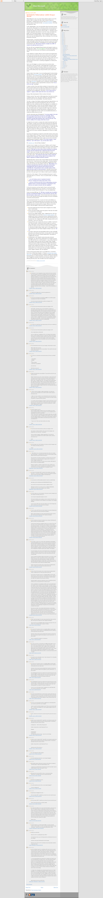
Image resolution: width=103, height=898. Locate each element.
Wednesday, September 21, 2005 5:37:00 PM (37, 881)
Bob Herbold (49, 21)
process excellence (38, 74)
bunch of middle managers (49, 214)
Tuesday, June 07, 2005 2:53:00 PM (35, 351)
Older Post (56, 887)
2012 (63, 35)
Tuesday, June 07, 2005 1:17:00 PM (35, 320)
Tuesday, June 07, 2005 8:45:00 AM (35, 288)
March (64, 64)
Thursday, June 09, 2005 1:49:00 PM (35, 537)
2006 (63, 42)
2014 (63, 32)
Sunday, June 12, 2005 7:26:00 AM (35, 769)
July (64, 51)
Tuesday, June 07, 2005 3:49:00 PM (35, 405)
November (65, 46)
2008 (63, 40)
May (64, 61)
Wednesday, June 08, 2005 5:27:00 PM (36, 475)
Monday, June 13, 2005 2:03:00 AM (35, 803)
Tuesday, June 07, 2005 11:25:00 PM (35, 440)
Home (42, 887)
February (64, 65)
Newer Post (28, 887)
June (64, 53)
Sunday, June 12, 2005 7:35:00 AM (35, 775)
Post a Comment (29, 884)
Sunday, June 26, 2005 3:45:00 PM (35, 820)
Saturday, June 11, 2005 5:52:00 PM (35, 735)
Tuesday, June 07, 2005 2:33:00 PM (35, 325)
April (64, 62)
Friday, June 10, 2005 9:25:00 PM (35, 689)
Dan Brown (34, 81)
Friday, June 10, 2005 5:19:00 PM (35, 677)
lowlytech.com (31, 142)
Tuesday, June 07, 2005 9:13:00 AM (35, 293)
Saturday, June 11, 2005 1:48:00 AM (35, 709)
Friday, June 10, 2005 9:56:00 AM (35, 639)
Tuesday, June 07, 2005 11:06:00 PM (35, 424)
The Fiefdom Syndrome (47, 22)
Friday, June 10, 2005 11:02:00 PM (35, 698)
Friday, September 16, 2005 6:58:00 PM (36, 845)
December (65, 45)
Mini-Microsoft (39, 6)
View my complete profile (65, 26)
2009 (63, 39)
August (64, 50)
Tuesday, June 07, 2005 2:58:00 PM (35, 369)
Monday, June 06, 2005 (41, 260)
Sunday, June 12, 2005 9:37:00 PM (35, 788)
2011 (63, 36)
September (65, 49)
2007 (63, 41)
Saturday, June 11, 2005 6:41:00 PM (35, 748)
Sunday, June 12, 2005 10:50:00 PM (35, 796)
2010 (63, 37)
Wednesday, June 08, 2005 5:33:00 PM (36, 489)
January (64, 66)
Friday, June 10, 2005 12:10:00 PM (35, 659)
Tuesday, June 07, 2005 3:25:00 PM (35, 387)
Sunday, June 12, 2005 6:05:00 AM (35, 759)
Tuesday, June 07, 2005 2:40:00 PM (35, 341)
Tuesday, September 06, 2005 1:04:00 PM (36, 828)
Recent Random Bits (66, 54)
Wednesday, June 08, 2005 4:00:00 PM (36, 468)
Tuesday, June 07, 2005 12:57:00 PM (35, 302)
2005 (63, 44)
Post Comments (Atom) (36, 890)
